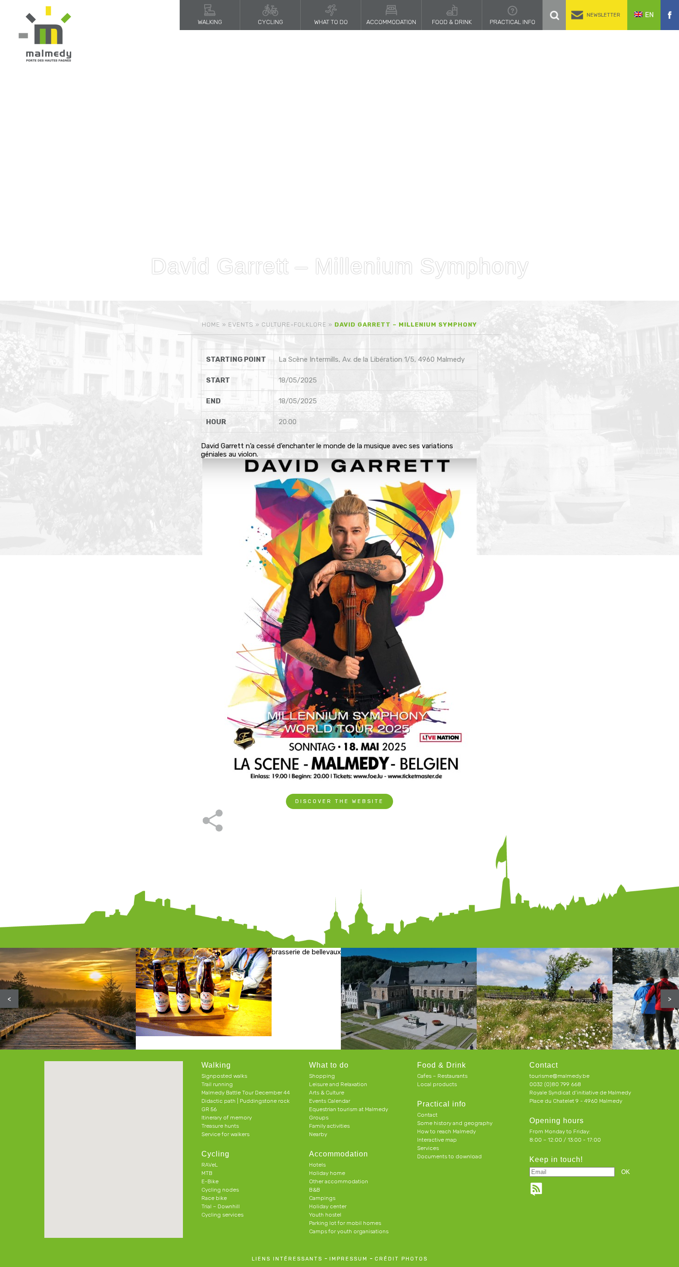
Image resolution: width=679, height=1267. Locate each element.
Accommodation (391, 22)
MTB (206, 1173)
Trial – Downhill (220, 1206)
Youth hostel (325, 1214)
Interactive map (437, 1140)
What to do (331, 22)
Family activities (329, 1126)
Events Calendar (329, 1101)
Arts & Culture (326, 1092)
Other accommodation (338, 1181)
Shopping (322, 1076)
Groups (318, 1117)
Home (211, 324)
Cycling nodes (220, 1190)
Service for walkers (225, 1134)
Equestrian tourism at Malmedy (348, 1109)
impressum (348, 1259)
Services (428, 1148)
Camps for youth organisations (348, 1231)
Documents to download (449, 1156)
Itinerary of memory (226, 1117)
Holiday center (327, 1206)
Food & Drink (452, 22)
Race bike (214, 1198)
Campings (322, 1198)
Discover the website (339, 801)
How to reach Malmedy (446, 1131)
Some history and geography (454, 1123)
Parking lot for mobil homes (345, 1223)
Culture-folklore (294, 324)
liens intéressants (287, 1259)
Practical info (512, 22)
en (649, 15)
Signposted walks (224, 1076)
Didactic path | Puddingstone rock (245, 1101)
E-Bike (209, 1181)
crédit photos (401, 1259)
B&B (314, 1190)
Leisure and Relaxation (338, 1084)
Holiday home (327, 1173)
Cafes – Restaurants (442, 1076)
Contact (427, 1115)
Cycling (270, 22)
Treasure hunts (220, 1126)
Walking (210, 22)
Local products (437, 1084)
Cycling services (222, 1214)
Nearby (318, 1134)
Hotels (317, 1165)
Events (241, 324)
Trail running (217, 1084)
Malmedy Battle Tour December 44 (245, 1092)
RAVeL (209, 1165)
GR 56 (209, 1109)
